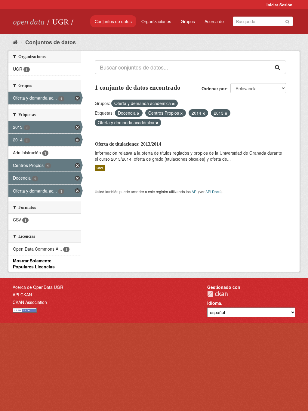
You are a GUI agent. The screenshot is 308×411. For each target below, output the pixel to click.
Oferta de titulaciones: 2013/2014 (128, 144)
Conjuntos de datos (113, 21)
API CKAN (22, 295)
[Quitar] (173, 103)
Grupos (188, 21)
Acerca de (214, 21)
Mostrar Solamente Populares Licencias (34, 264)
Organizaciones (156, 21)
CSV (100, 167)
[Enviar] (287, 20)
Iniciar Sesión (279, 5)
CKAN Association (30, 302)
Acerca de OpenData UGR (38, 287)
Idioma (214, 303)
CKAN (217, 294)
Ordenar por (214, 88)
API (194, 191)
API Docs (212, 191)
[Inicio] (15, 42)
